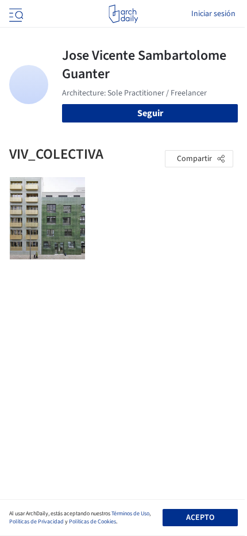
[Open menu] (15, 14)
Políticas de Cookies (92, 522)
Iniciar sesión (213, 14)
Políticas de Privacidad (36, 522)
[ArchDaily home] (123, 14)
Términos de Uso (130, 514)
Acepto (200, 517)
